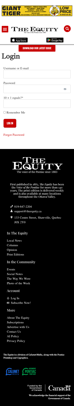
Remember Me (15, 112)
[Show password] (65, 89)
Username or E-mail (16, 68)
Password (9, 83)
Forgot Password (13, 135)
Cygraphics (22, 358)
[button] (5, 29)
